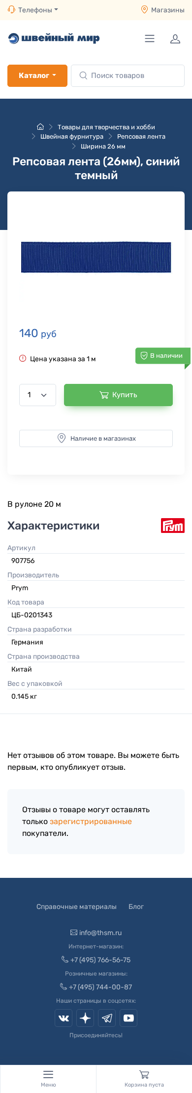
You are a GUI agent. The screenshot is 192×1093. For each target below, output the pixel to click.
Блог (136, 907)
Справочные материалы (76, 907)
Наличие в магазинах (103, 438)
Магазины (168, 10)
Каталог (34, 75)
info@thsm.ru (100, 933)
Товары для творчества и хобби (106, 127)
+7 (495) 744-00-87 (100, 987)
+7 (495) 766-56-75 (100, 960)
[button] (96, 257)
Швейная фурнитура (71, 136)
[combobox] (128, 76)
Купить (124, 394)
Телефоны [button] (35, 10)
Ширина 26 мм (103, 146)
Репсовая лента (141, 136)
